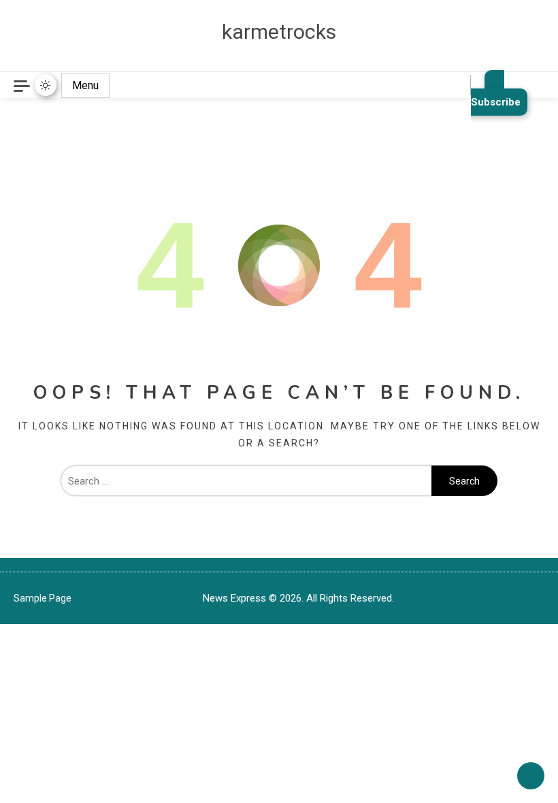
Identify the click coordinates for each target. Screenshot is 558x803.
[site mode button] (45, 85)
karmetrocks (279, 32)
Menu (85, 85)
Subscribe (496, 102)
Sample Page (42, 598)
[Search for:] (246, 481)
